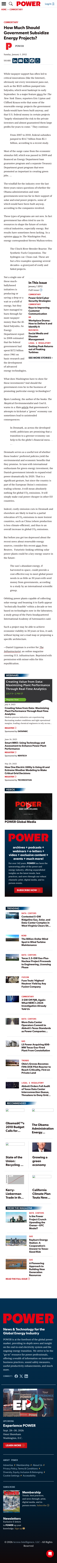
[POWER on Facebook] (16, 1376)
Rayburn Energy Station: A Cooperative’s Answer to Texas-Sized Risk (39, 1245)
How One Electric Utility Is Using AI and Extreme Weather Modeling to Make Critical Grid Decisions (27, 770)
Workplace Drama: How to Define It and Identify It (40, 323)
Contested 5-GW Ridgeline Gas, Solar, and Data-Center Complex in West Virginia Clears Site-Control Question (36, 922)
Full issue (34, 290)
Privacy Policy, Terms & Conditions (20, 1468)
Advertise (8, 1465)
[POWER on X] (21, 1376)
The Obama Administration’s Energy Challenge (44, 1130)
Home (4, 9)
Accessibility (29, 1475)
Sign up (19, 1528)
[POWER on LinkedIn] (26, 1376)
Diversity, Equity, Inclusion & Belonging (23, 1472)
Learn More (14, 1445)
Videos (10, 789)
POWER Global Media (20, 822)
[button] (3, 3)
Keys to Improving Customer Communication (39, 310)
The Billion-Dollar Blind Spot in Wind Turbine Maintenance (35, 941)
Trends (25, 1061)
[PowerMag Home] (28, 3)
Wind (24, 936)
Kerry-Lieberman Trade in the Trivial (14, 1195)
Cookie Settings (11, 1475)
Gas (23, 1041)
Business (33, 330)
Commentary (16, 9)
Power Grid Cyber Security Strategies (39, 299)
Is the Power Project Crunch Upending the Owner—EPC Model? (37, 1222)
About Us (37, 1465)
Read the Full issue (17, 1278)
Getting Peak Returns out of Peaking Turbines (40, 349)
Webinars (12, 675)
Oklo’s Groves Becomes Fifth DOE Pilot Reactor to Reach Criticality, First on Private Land (36, 1068)
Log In (48, 3)
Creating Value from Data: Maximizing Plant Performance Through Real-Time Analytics (27, 710)
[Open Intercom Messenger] (50, 1553)
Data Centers (29, 913)
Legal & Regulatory (39, 343)
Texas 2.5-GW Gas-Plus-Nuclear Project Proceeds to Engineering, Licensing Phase (36, 962)
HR (29, 317)
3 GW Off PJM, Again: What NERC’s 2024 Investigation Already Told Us (34, 1004)
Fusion (25, 977)
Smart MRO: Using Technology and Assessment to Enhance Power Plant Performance (25, 745)
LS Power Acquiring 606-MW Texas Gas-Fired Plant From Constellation (36, 1047)
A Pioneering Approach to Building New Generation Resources (37, 1269)
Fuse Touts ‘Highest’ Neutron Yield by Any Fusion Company (34, 983)
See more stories (39, 357)
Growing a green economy (39, 1161)
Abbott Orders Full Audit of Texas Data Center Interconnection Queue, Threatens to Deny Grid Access (36, 1092)
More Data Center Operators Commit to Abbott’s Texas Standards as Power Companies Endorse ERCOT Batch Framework (36, 1029)
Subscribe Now (27, 890)
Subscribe (42, 1505)
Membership (22, 1465)
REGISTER (9, 728)
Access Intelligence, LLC (26, 1542)
